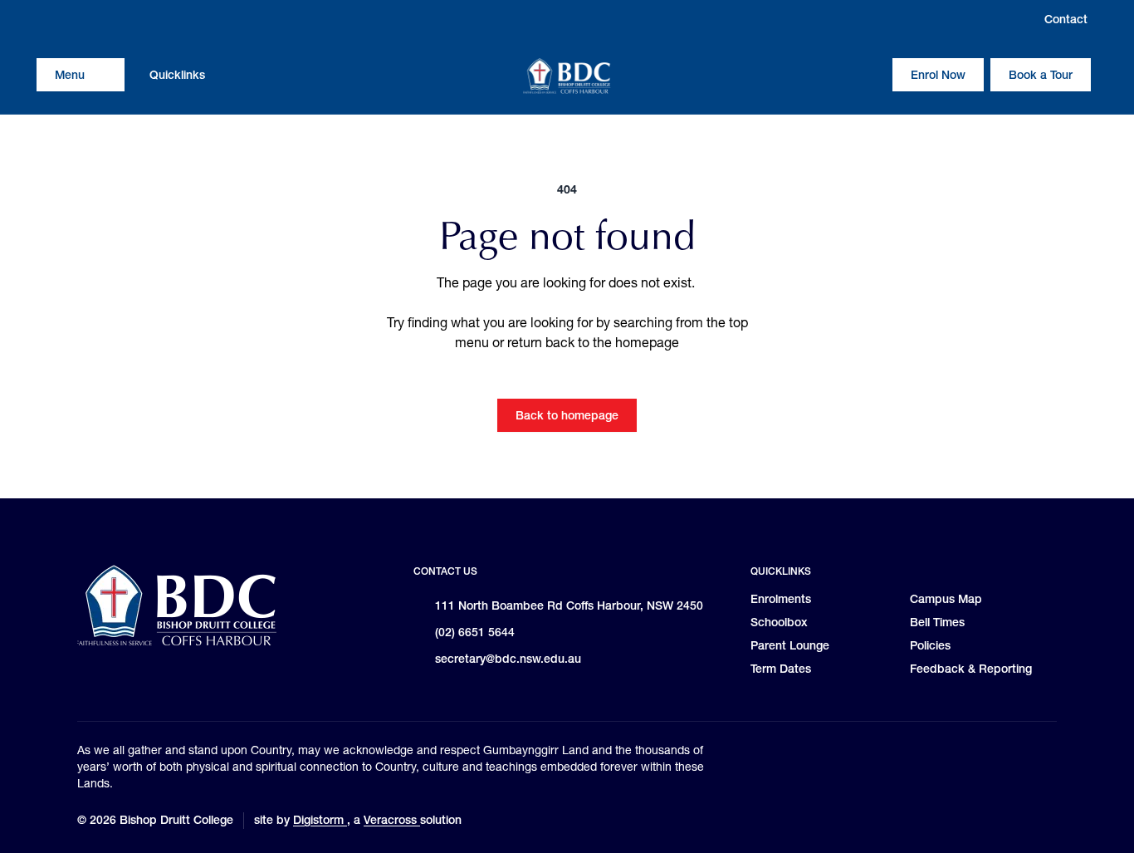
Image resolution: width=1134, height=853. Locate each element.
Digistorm (320, 819)
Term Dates (780, 668)
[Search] (869, 74)
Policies (930, 645)
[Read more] (49, 19)
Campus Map (946, 598)
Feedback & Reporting (971, 668)
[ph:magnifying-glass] (869, 74)
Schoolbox (779, 622)
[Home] (566, 76)
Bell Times (937, 622)
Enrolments (780, 598)
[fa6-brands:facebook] (80, 19)
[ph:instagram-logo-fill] (49, 19)
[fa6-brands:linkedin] (112, 19)
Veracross (392, 819)
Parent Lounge (789, 645)
